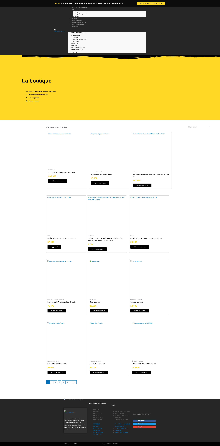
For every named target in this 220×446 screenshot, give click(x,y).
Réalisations (77, 20)
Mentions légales (121, 420)
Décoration (97, 413)
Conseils (96, 409)
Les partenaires (78, 24)
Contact (75, 26)
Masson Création (74, 444)
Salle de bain (98, 418)
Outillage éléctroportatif (79, 14)
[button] (107, 31)
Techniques (97, 420)
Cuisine (96, 411)
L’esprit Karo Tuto (79, 22)
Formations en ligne (79, 7)
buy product (54, 247)
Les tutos (75, 18)
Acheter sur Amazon (57, 181)
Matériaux (76, 16)
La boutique (76, 9)
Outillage (75, 12)
